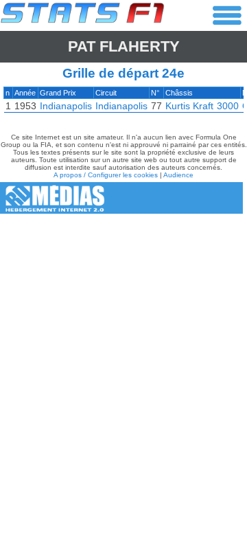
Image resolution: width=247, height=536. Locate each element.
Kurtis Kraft (189, 105)
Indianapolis (66, 105)
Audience (178, 175)
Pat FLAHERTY (124, 46)
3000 (228, 105)
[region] (123, 103)
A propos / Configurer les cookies (106, 175)
